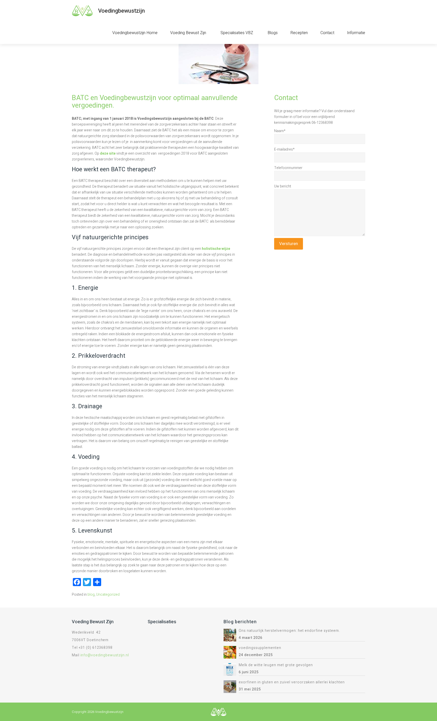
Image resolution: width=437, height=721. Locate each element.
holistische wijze (216, 248)
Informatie (356, 33)
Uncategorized (108, 594)
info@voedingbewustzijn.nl (104, 655)
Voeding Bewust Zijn (188, 33)
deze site (108, 153)
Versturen (288, 244)
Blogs (273, 33)
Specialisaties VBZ (237, 33)
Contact (327, 33)
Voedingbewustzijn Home (135, 33)
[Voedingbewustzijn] (82, 10)
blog (91, 594)
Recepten (299, 33)
